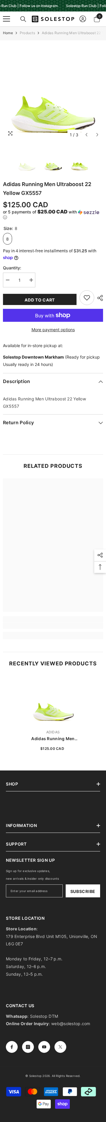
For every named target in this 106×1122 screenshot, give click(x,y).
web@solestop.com (70, 1023)
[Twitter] (60, 1047)
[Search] (23, 19)
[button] (86, 135)
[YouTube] (44, 1047)
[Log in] (83, 19)
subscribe (82, 891)
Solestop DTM (43, 1016)
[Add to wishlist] (87, 297)
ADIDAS (53, 732)
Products (27, 33)
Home (8, 33)
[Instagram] (28, 1047)
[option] (53, 90)
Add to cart (40, 299)
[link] (53, 626)
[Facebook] (12, 1047)
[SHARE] (98, 298)
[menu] (6, 18)
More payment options (53, 329)
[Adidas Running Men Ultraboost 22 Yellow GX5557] (53, 700)
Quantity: (12, 267)
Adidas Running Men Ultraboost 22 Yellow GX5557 (53, 739)
